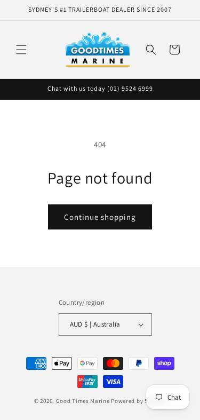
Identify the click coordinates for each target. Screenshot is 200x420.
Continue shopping (100, 217)
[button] (21, 49)
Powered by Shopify (138, 401)
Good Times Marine (83, 401)
